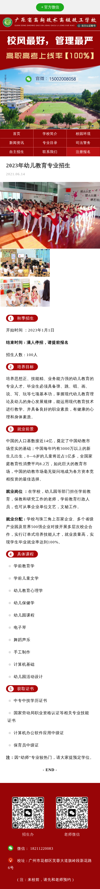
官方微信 (50, 7)
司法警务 (83, 143)
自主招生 (16, 152)
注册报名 (83, 152)
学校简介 (50, 134)
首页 (16, 134)
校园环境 (83, 134)
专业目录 (50, 143)
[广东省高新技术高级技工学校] (50, 22)
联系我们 (50, 152)
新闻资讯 (16, 143)
